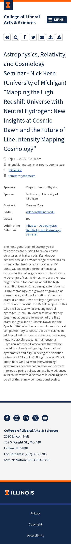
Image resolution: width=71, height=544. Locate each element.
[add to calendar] (50, 37)
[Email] (41, 37)
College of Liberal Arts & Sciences (22, 20)
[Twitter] (33, 37)
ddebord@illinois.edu (40, 212)
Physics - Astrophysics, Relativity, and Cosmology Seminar (43, 230)
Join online (15, 170)
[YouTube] (45, 418)
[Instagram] (16, 418)
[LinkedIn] (26, 418)
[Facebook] (24, 37)
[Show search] (15, 37)
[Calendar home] (7, 37)
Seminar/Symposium (22, 176)
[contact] (59, 37)
